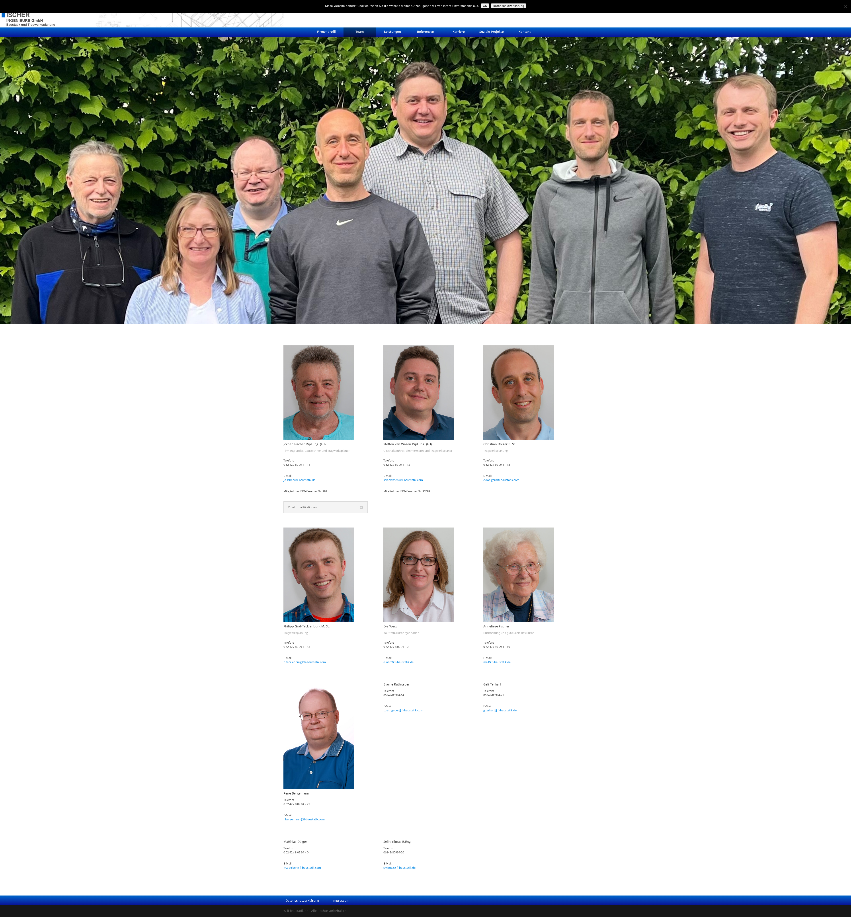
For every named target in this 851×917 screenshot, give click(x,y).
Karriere (459, 32)
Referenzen (425, 32)
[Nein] (845, 6)
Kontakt (525, 32)
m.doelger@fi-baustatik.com (302, 868)
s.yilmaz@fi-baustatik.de (399, 868)
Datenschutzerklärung (302, 900)
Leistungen (392, 32)
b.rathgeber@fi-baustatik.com (403, 710)
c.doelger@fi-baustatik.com (501, 480)
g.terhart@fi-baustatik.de (500, 710)
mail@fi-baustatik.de (497, 662)
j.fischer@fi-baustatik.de (299, 480)
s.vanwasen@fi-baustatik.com (403, 480)
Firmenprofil (326, 32)
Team (359, 32)
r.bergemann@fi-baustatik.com (304, 819)
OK (485, 6)
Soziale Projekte (491, 32)
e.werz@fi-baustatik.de (398, 662)
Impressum (340, 900)
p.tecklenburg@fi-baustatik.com (304, 662)
